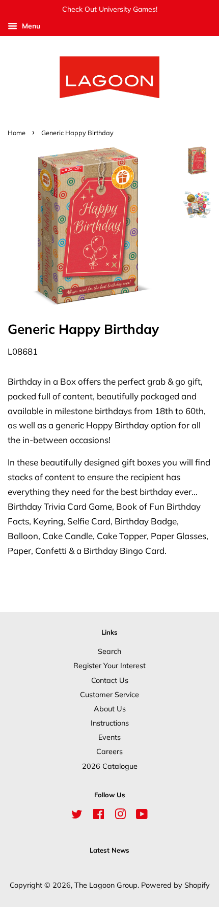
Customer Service (109, 694)
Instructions (110, 723)
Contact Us (109, 680)
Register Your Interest (109, 665)
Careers (109, 751)
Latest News (109, 850)
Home (16, 133)
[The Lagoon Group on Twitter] (77, 816)
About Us (110, 708)
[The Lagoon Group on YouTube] (142, 816)
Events (109, 737)
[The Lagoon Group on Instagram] (120, 816)
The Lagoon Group (106, 885)
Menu (30, 25)
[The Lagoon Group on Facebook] (98, 816)
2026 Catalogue (110, 766)
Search (109, 651)
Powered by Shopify (175, 885)
